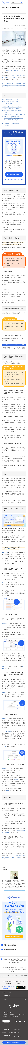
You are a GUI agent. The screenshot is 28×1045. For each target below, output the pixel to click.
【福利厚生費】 (8, 103)
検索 (21, 2)
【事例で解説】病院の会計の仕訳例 (11, 107)
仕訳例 (21, 70)
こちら (4, 746)
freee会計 (8, 160)
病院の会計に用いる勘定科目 (10, 101)
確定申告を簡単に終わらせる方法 (11, 123)
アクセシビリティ (19, 1036)
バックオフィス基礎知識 (10, 975)
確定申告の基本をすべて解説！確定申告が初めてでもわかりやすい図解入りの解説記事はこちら (13, 85)
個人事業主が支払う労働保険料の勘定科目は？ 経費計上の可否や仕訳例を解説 (18, 960)
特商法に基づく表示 (7, 1032)
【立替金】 (7, 105)
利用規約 (16, 1032)
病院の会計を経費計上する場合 (12, 108)
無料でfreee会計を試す (14, 1042)
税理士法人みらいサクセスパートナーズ (14, 890)
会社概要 (4, 1029)
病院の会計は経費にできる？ (10, 99)
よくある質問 (5, 125)
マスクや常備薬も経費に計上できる (13, 118)
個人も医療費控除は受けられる (12, 120)
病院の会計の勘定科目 (12, 70)
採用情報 (16, 1029)
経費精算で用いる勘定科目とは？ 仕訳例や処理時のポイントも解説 (17, 969)
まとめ (4, 121)
